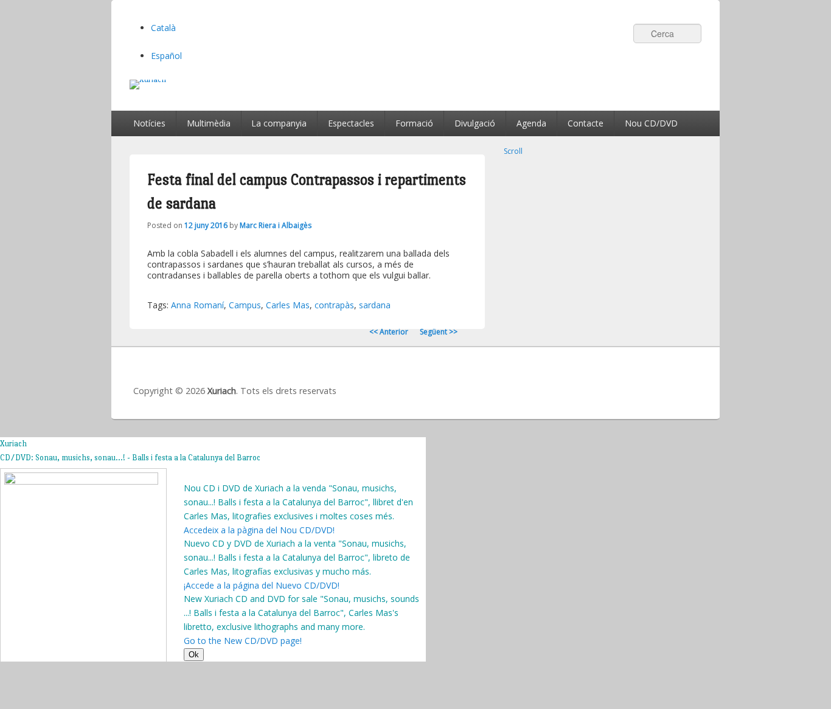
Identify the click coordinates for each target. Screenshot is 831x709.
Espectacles (351, 123)
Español (166, 55)
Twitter (635, 380)
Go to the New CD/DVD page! (243, 640)
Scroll (513, 151)
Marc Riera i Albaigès (275, 225)
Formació (414, 123)
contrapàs (334, 305)
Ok (194, 654)
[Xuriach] (415, 84)
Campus (245, 305)
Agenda (531, 123)
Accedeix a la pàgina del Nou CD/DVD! (259, 530)
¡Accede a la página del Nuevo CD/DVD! (261, 585)
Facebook (608, 380)
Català (163, 27)
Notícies (149, 123)
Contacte (585, 123)
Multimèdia (209, 123)
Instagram (688, 380)
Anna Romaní (197, 305)
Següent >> (438, 332)
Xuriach (221, 390)
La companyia (279, 123)
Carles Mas (288, 305)
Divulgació (474, 123)
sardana (375, 305)
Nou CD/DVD (651, 123)
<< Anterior (388, 332)
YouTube (662, 380)
